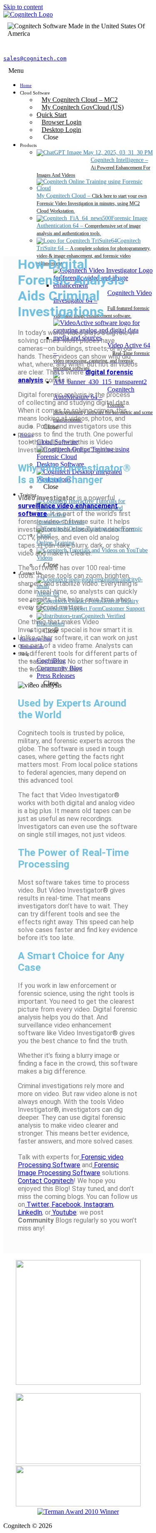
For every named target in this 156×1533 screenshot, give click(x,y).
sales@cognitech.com (35, 58)
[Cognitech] (28, 14)
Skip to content (23, 6)
